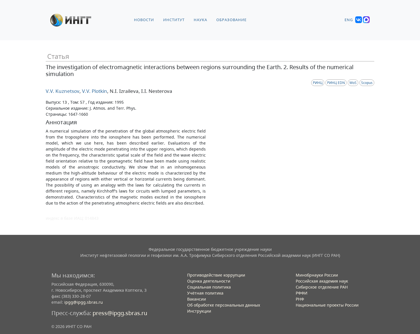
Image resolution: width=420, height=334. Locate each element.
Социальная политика (209, 287)
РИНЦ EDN (336, 82)
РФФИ (301, 293)
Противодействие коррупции (216, 275)
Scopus (367, 82)
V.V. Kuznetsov (62, 91)
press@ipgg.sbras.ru (120, 313)
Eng (349, 19)
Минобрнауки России (317, 275)
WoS (353, 82)
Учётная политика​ (205, 293)
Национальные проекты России (327, 305)
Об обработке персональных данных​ (223, 305)
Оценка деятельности (208, 281)
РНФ (300, 299)
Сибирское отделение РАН (322, 287)
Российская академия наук (322, 281)
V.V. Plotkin (94, 91)
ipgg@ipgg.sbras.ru (83, 302)
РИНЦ (318, 82)
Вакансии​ (196, 299)
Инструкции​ (199, 311)
